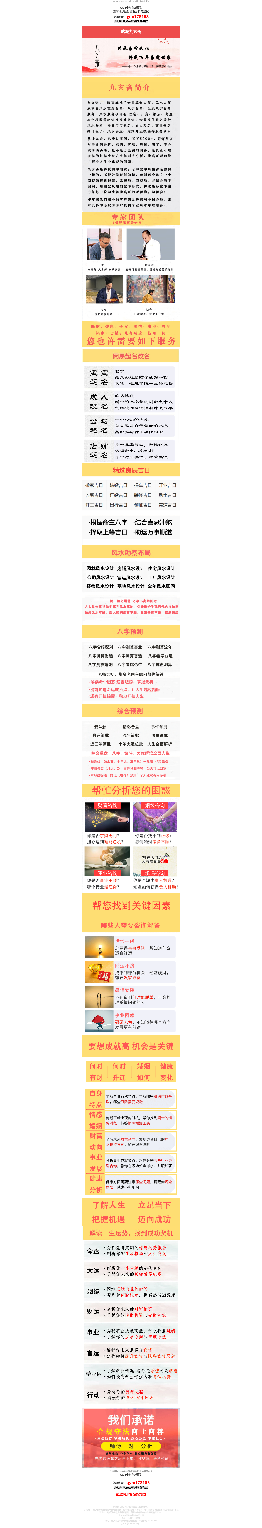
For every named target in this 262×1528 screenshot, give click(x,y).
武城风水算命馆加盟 (131, 1494)
